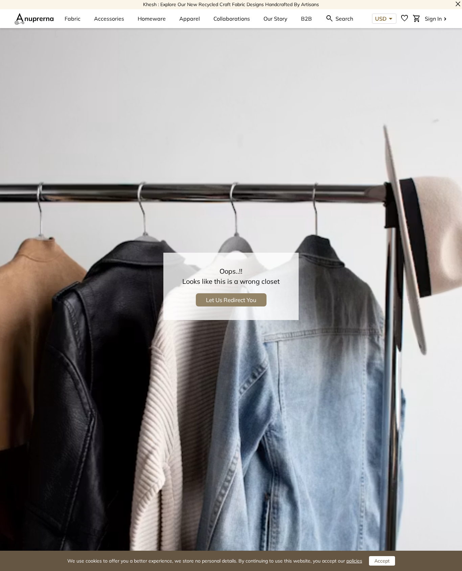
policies (354, 561)
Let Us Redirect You (231, 299)
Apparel (189, 18)
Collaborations (231, 18)
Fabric (72, 18)
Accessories (109, 18)
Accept (382, 561)
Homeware (152, 18)
